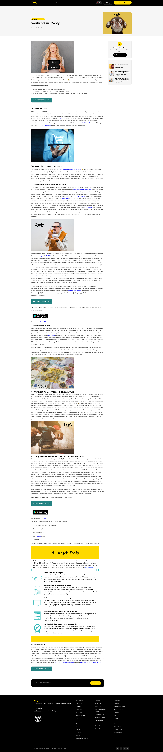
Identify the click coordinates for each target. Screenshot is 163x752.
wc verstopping (88, 207)
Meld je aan (37, 711)
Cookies (64, 748)
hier (78, 419)
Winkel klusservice (100, 728)
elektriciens (65, 198)
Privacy (59, 748)
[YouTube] (127, 748)
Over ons (116, 703)
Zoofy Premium (118, 732)
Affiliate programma (100, 717)
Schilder (78, 726)
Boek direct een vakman (42, 100)
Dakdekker (79, 718)
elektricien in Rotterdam (44, 125)
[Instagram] (121, 748)
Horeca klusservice (100, 723)
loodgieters (49, 256)
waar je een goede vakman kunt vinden (70, 169)
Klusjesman (79, 709)
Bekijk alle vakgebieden (82, 738)
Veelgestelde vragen (119, 706)
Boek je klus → (96, 683)
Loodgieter (79, 703)
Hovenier (78, 735)
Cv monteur (79, 712)
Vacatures (116, 721)
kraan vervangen (38, 256)
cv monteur (81, 189)
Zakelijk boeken (118, 726)
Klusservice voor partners (121, 724)
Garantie (116, 712)
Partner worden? (99, 714)
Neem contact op (118, 709)
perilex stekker (81, 196)
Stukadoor (78, 732)
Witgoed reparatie (80, 715)
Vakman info (98, 703)
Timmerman (79, 724)
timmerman (88, 189)
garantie (39, 536)
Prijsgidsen (117, 718)
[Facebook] (117, 748)
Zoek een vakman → (119, 55)
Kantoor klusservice (100, 726)
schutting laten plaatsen (74, 290)
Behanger (78, 729)
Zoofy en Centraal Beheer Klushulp (64, 662)
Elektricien (78, 706)
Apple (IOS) (43, 322)
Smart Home (79, 721)
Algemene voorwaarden (51, 748)
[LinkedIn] (124, 748)
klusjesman (39, 276)
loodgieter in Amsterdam (89, 123)
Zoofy (60, 118)
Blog (34, 10)
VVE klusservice (99, 720)
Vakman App (98, 706)
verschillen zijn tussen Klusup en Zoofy (90, 662)
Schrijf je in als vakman (41, 669)
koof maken (51, 335)
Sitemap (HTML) (118, 729)
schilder (75, 189)
